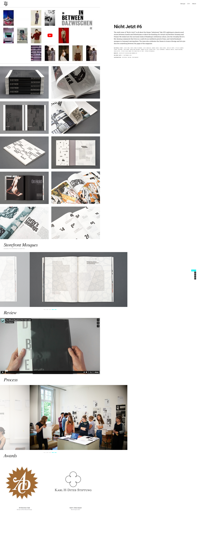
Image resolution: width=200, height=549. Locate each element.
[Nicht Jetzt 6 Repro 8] (24, 188)
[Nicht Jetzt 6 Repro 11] (75, 152)
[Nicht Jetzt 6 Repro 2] (24, 223)
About (194, 3)
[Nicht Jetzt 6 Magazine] (24, 82)
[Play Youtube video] (50, 35)
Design (182, 3)
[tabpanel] (50, 279)
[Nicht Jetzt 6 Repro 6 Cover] (24, 152)
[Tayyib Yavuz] (6, 3)
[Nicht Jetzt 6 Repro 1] (75, 187)
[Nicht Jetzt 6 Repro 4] (75, 117)
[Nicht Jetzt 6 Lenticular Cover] (24, 117)
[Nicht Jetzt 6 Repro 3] (75, 82)
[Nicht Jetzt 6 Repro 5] (75, 223)
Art (189, 3)
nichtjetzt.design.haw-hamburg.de (128, 53)
